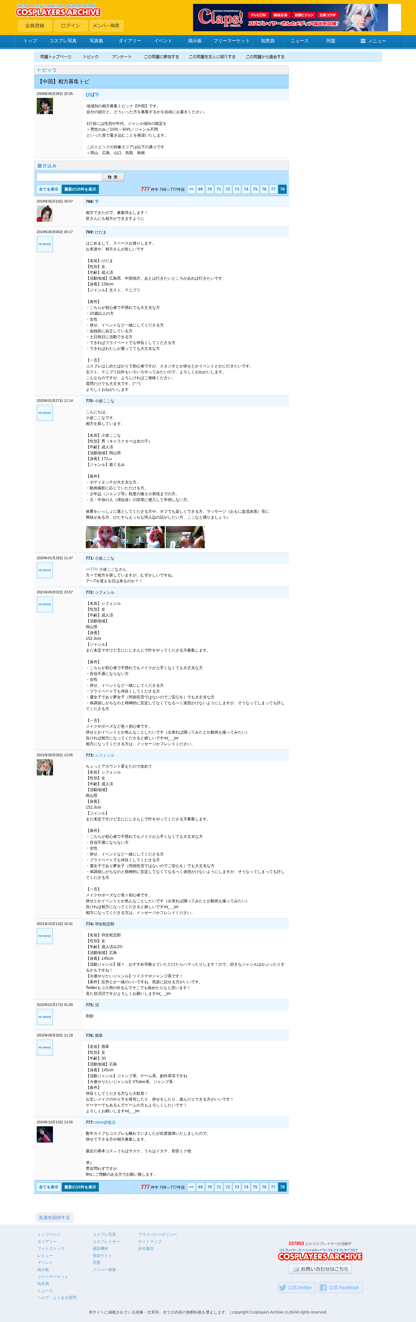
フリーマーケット (232, 40)
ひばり (92, 94)
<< (191, 189)
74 (246, 189)
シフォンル (104, 755)
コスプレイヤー (106, 1241)
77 (273, 189)
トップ (30, 40)
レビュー (45, 1255)
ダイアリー (130, 40)
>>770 (91, 569)
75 (255, 189)
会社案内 (146, 1248)
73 (237, 189)
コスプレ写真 (63, 40)
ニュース (300, 40)
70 (209, 189)
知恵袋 (268, 40)
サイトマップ (150, 1241)
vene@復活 (105, 1122)
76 (264, 189)
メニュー (377, 41)
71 (218, 189)
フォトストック (51, 1248)
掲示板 (195, 40)
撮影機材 (100, 1248)
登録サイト (102, 1255)
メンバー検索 (104, 1269)
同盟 (330, 40)
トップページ (49, 1234)
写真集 (96, 40)
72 (228, 189)
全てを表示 (48, 189)
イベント (163, 40)
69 (200, 189)
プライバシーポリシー (157, 1234)
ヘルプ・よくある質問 (56, 1297)
